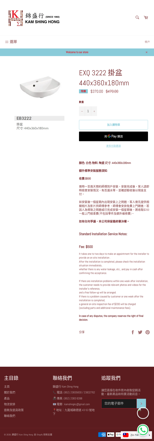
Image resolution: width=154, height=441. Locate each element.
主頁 (7, 386)
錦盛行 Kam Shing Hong (22, 434)
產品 (7, 398)
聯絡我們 (9, 416)
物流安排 (9, 404)
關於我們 (9, 392)
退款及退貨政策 (14, 410)
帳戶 (147, 41)
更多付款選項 (113, 146)
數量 (81, 102)
